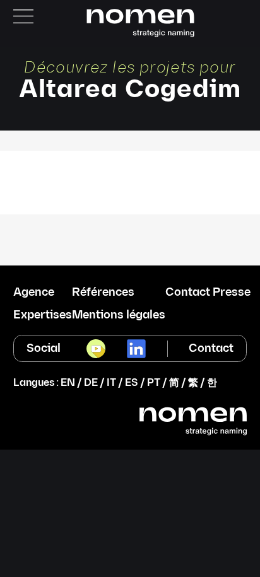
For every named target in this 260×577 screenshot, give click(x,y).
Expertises (42, 315)
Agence (33, 292)
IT (111, 383)
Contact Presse (208, 292)
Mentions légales (118, 315)
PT (153, 383)
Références (103, 292)
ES (131, 383)
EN (68, 383)
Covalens (130, 165)
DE (91, 383)
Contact (211, 348)
